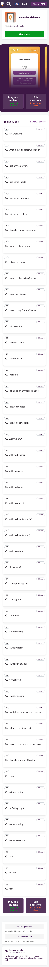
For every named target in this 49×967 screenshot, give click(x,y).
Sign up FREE (39, 4)
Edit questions (26, 926)
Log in (25, 4)
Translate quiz (26, 937)
